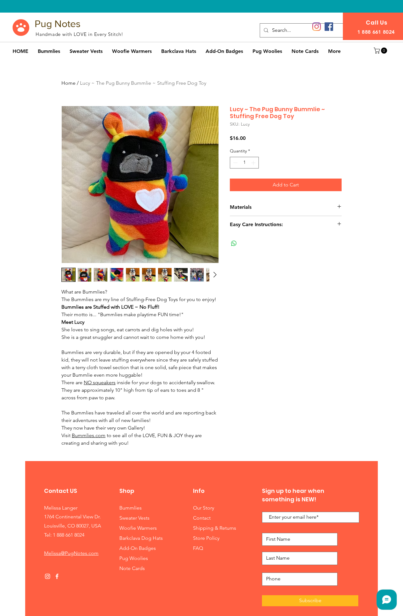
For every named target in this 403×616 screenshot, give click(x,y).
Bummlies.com (88, 435)
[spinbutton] (244, 162)
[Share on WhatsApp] (234, 243)
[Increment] (254, 162)
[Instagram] (316, 26)
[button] (381, 51)
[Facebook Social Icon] (329, 26)
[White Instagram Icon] (47, 576)
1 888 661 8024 (68, 535)
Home (68, 83)
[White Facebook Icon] (57, 576)
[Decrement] (235, 162)
